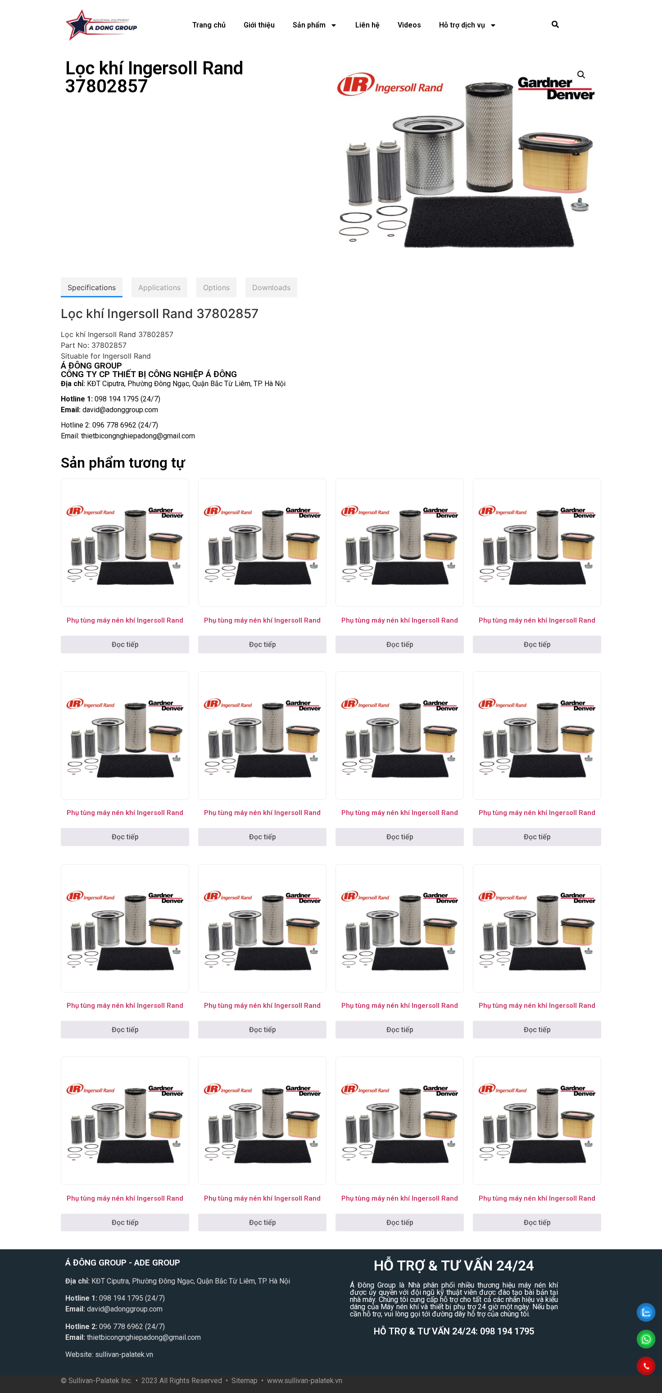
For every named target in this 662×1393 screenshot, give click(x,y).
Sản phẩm (309, 25)
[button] (581, 75)
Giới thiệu (259, 25)
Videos (409, 25)
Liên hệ (367, 25)
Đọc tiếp (125, 644)
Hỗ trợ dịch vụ (462, 25)
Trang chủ (209, 25)
